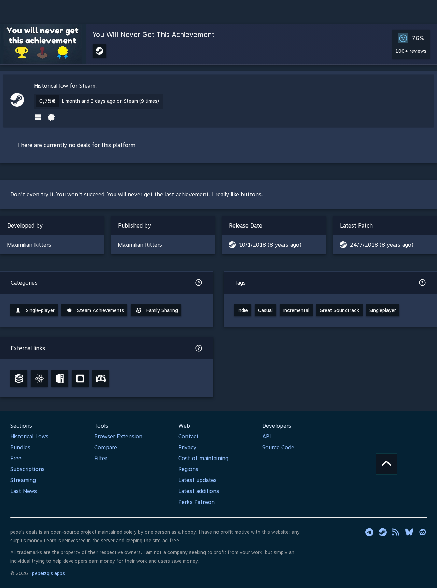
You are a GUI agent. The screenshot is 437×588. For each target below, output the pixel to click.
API (266, 436)
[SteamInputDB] (100, 378)
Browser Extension (118, 436)
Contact (188, 436)
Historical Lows (29, 436)
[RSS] (396, 532)
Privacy (187, 447)
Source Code (278, 447)
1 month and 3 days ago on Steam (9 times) (110, 101)
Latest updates (197, 480)
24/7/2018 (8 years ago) (381, 245)
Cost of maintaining (203, 458)
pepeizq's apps (48, 573)
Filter (100, 458)
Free (16, 458)
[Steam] (383, 532)
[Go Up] (386, 464)
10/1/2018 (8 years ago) (270, 245)
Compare (105, 447)
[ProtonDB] (39, 378)
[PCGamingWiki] (59, 378)
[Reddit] (423, 532)
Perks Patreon (196, 502)
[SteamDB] (18, 378)
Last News (23, 491)
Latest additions (198, 491)
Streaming (23, 480)
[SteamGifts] (80, 378)
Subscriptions (27, 469)
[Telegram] (369, 532)
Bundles (20, 447)
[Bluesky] (409, 532)
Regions (188, 469)
